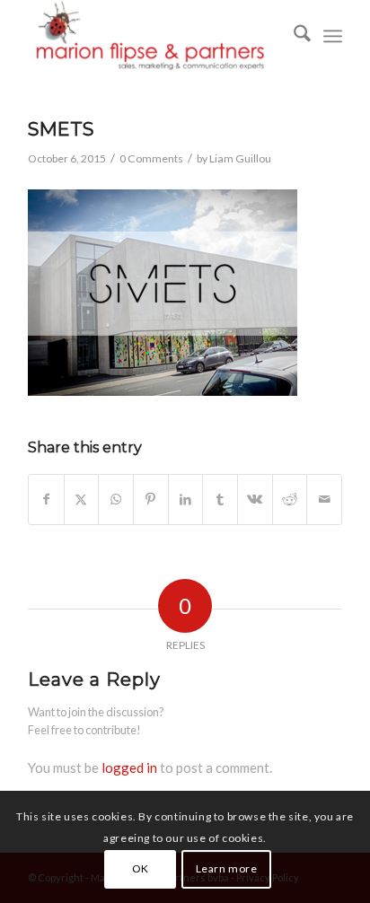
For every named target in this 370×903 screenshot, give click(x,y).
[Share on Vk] (255, 499)
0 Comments (151, 158)
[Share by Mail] (324, 499)
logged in (129, 767)
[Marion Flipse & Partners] (153, 36)
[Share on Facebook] (46, 499)
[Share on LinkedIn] (186, 499)
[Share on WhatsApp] (116, 499)
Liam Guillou (240, 158)
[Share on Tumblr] (220, 499)
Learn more (227, 868)
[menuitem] (293, 36)
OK (140, 868)
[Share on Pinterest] (151, 499)
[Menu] (332, 35)
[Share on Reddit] (290, 499)
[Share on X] (82, 499)
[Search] (293, 36)
